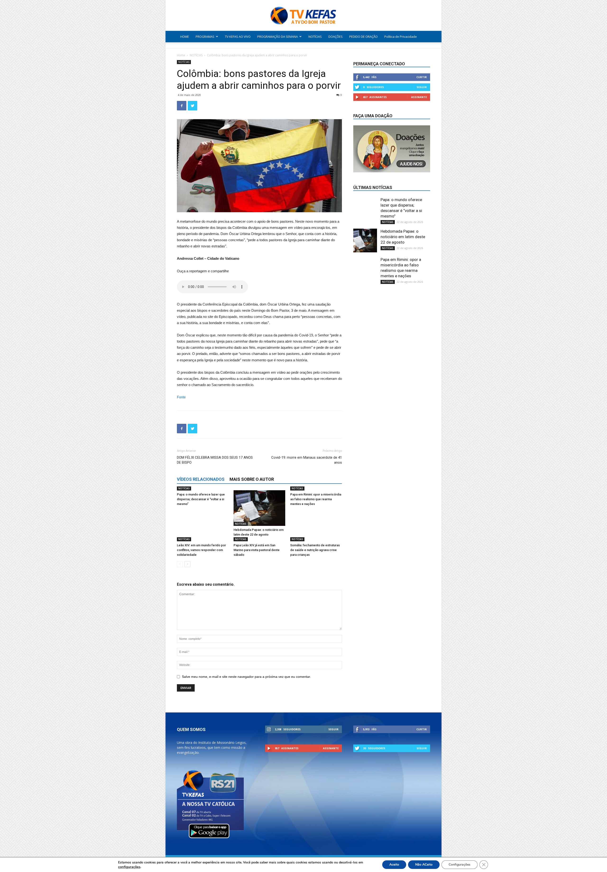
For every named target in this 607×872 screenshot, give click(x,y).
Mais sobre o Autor (252, 479)
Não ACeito (423, 864)
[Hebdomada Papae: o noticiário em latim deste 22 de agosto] (259, 508)
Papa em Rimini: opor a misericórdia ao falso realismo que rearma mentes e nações (315, 499)
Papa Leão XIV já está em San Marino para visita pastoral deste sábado (257, 549)
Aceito (394, 864)
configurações (129, 867)
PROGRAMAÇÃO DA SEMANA (277, 36)
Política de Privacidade (400, 36)
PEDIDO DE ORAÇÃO (363, 36)
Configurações (459, 864)
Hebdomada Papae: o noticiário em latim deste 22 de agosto (403, 237)
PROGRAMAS (205, 36)
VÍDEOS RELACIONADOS (201, 479)
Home (181, 55)
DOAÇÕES (335, 36)
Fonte (181, 397)
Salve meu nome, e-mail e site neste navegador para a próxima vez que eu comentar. (246, 677)
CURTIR (421, 77)
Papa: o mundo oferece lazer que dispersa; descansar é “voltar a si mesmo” (201, 499)
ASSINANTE (419, 97)
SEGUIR (422, 87)
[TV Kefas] (303, 16)
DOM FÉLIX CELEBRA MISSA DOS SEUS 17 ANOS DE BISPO (215, 460)
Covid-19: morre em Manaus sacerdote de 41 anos (306, 460)
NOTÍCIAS (315, 36)
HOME (184, 36)
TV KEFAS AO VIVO (238, 36)
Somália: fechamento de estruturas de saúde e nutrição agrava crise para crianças (315, 549)
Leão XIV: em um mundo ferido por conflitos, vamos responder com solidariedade (201, 549)
